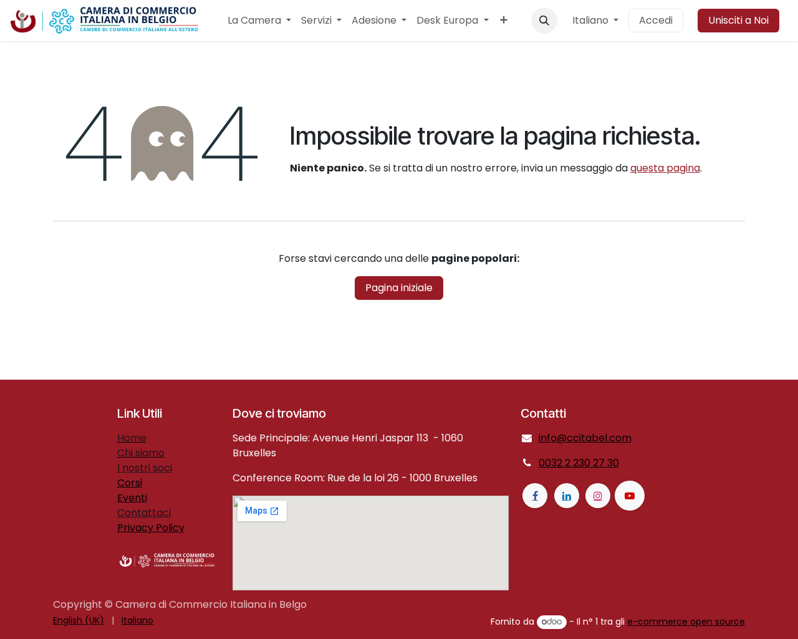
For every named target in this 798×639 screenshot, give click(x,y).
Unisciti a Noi (738, 20)
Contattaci (144, 513)
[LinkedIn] (566, 495)
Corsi (129, 483)
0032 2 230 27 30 (579, 463)
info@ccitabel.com (585, 438)
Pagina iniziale (399, 288)
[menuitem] (259, 20)
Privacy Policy (151, 528)
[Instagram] (597, 495)
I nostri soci (144, 468)
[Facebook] (534, 495)
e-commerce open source (686, 621)
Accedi (656, 20)
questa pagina (665, 168)
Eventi (132, 498)
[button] (544, 20)
